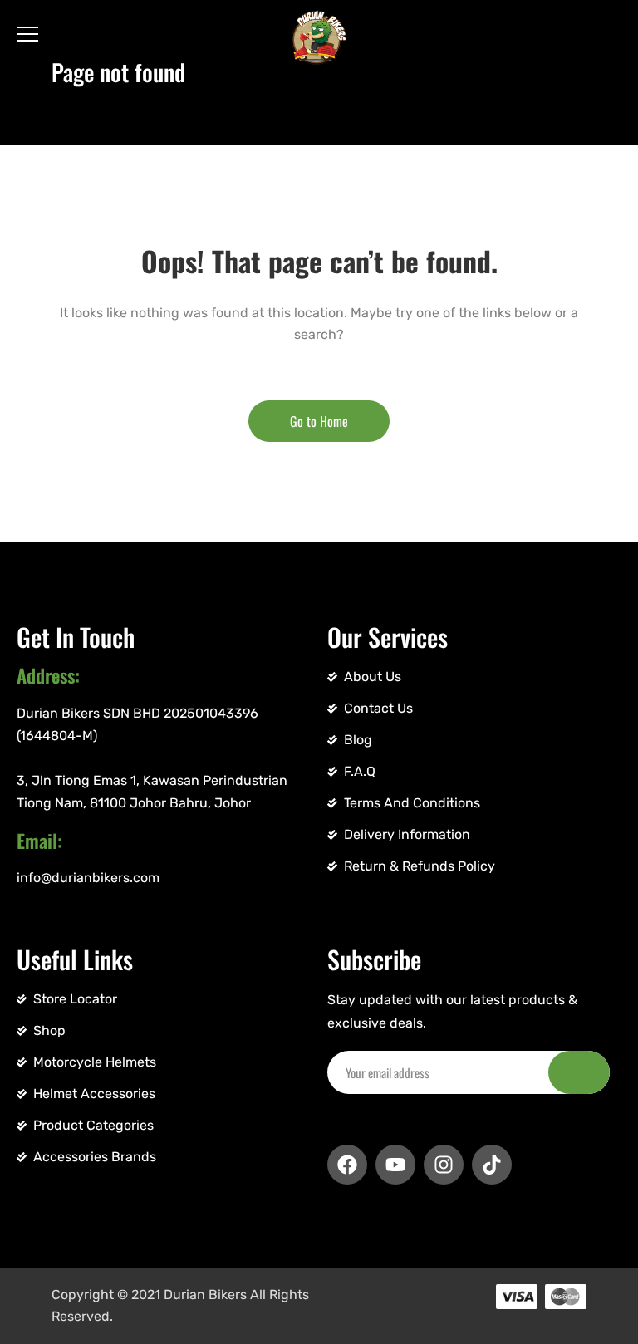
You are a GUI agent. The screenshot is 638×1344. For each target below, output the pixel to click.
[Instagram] (444, 1165)
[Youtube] (395, 1165)
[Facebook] (347, 1165)
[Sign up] (579, 1072)
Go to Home (319, 421)
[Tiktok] (492, 1165)
